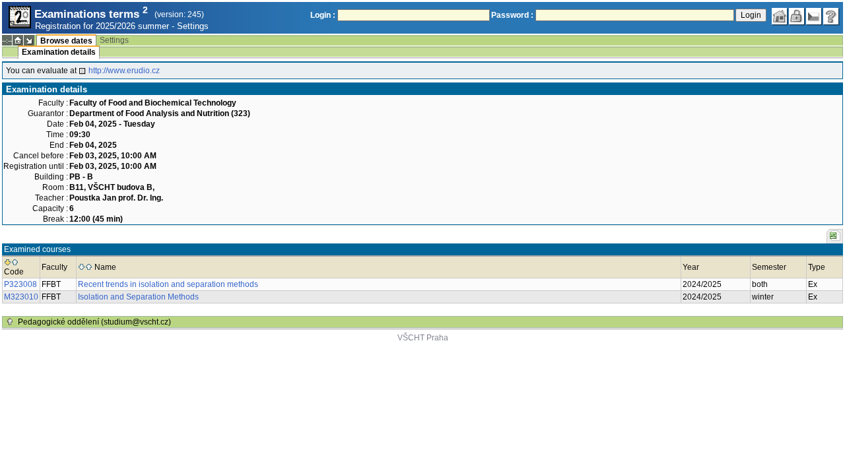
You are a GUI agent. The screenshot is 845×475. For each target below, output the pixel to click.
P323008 (20, 284)
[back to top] (10, 322)
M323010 (21, 296)
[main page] (779, 16)
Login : (322, 15)
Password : (512, 15)
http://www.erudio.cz (124, 70)
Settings (193, 26)
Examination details (59, 52)
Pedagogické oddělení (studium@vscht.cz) (94, 322)
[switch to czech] (814, 16)
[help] (831, 16)
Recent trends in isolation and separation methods (168, 284)
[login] (796, 16)
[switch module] (29, 40)
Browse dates (66, 41)
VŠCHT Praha (422, 337)
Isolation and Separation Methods (138, 296)
